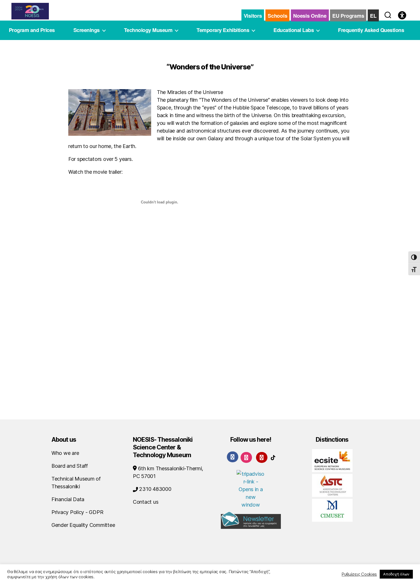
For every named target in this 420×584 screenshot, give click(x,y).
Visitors (253, 15)
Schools (277, 15)
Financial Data (67, 499)
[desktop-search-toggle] (387, 13)
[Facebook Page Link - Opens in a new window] (232, 456)
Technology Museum (148, 30)
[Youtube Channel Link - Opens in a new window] (261, 457)
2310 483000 (154, 489)
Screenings (86, 30)
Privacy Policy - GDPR (77, 512)
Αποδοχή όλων (396, 574)
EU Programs (348, 15)
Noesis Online (310, 15)
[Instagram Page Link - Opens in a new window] (246, 457)
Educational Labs (293, 30)
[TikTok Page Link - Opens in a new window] (273, 457)
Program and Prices (32, 30)
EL (373, 15)
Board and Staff (69, 466)
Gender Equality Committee (83, 525)
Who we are (65, 453)
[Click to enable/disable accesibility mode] (402, 15)
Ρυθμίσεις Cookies (359, 574)
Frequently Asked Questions (371, 30)
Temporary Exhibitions (223, 30)
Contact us (145, 502)
